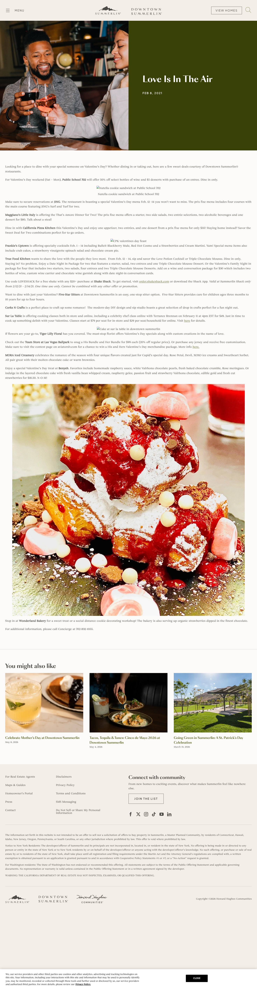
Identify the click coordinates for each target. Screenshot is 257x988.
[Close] (251, 978)
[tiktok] (154, 814)
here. (195, 347)
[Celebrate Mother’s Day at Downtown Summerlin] (44, 675)
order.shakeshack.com (154, 281)
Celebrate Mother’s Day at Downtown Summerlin (42, 738)
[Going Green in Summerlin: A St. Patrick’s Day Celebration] (213, 675)
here (187, 320)
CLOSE (197, 978)
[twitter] (138, 814)
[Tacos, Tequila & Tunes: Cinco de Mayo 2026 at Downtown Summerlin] (128, 675)
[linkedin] (169, 814)
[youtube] (161, 814)
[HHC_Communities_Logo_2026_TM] (91, 896)
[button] (146, 799)
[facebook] (130, 814)
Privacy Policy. (83, 984)
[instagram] (146, 814)
